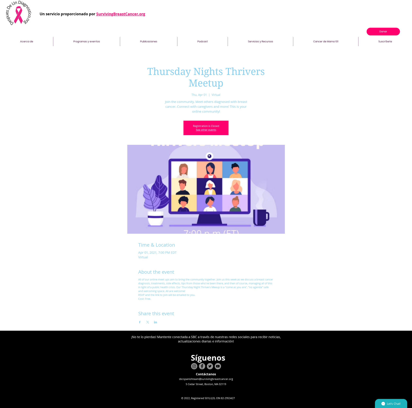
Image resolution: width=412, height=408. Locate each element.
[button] (26, 41)
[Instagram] (194, 366)
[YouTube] (218, 366)
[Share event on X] (147, 322)
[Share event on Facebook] (139, 322)
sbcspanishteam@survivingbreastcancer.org (206, 379)
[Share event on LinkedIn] (155, 322)
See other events (206, 130)
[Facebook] (202, 366)
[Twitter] (210, 366)
